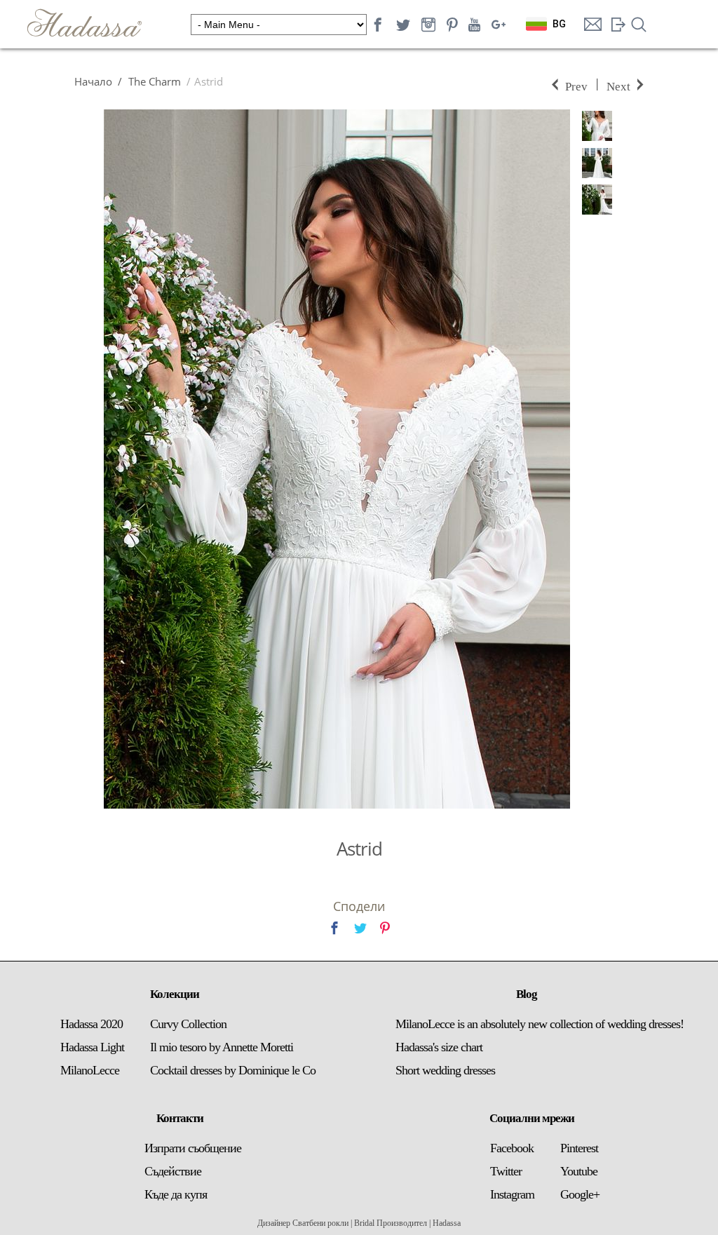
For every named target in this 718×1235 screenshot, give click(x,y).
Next (618, 85)
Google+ (580, 1194)
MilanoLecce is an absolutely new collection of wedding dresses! (539, 1024)
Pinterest (579, 1148)
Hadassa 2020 (91, 1024)
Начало (93, 81)
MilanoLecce (89, 1070)
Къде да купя (175, 1194)
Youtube (578, 1171)
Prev (576, 85)
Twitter (506, 1171)
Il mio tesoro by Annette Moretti (221, 1047)
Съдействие (172, 1171)
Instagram (512, 1194)
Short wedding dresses (445, 1070)
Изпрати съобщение (192, 1148)
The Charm (153, 81)
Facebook (512, 1148)
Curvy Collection (188, 1024)
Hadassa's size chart (438, 1047)
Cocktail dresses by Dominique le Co (233, 1070)
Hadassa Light (92, 1047)
